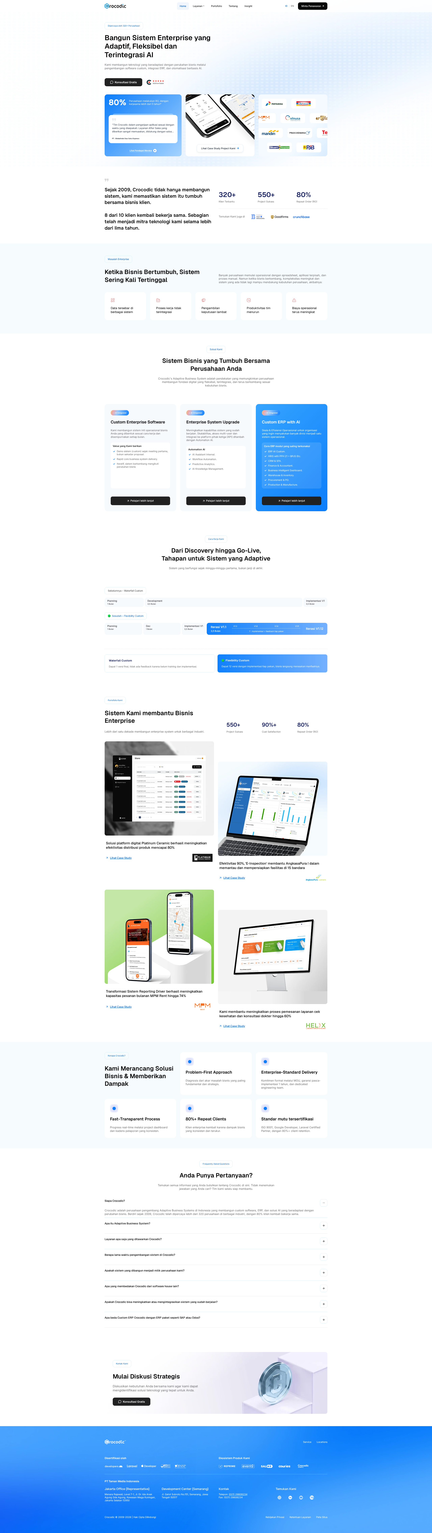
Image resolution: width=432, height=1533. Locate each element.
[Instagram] (279, 1497)
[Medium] (312, 1497)
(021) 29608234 (238, 1494)
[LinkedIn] (290, 1497)
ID (286, 6)
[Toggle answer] (323, 1203)
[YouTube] (301, 1497)
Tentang (233, 6)
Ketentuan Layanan (300, 1517)
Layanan (197, 6)
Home (183, 6)
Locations (322, 1441)
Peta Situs (321, 1517)
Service (307, 1441)
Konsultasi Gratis (126, 82)
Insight (248, 6)
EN (292, 6)
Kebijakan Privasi (275, 1517)
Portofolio (216, 6)
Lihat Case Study (121, 858)
